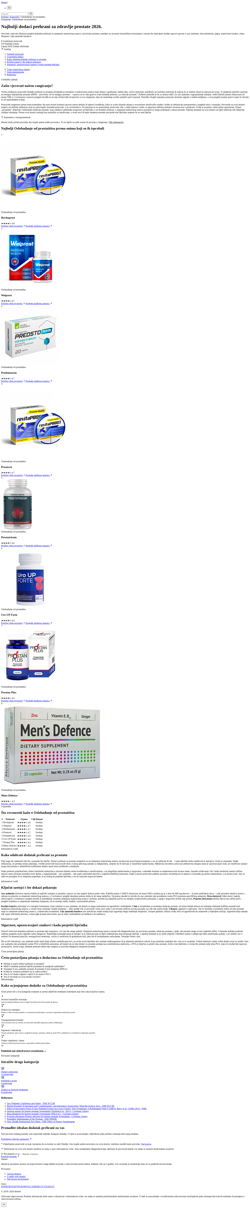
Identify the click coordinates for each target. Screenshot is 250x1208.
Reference (11, 74)
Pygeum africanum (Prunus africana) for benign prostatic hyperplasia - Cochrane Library (47, 1116)
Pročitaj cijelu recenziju (12, 226)
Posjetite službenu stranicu (38, 226)
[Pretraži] (9, 8)
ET (53, 1186)
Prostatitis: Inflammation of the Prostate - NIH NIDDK (32, 1119)
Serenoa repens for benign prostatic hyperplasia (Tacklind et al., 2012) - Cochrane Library (48, 1111)
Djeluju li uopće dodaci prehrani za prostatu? (24, 964)
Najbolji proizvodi (15, 54)
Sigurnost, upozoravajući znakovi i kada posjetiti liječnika (33, 64)
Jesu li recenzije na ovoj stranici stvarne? (22, 977)
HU (26, 1186)
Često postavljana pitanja (18, 69)
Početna (4, 17)
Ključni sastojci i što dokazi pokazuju (24, 62)
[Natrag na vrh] (3, 1205)
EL (29, 1186)
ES (14, 1186)
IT (11, 1186)
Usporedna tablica (15, 57)
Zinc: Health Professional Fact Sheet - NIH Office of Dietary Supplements (41, 1121)
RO (22, 1186)
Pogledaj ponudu (9, 1156)
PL (19, 1186)
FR (9, 1186)
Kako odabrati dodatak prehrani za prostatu (26, 59)
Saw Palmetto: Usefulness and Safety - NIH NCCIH (31, 1103)
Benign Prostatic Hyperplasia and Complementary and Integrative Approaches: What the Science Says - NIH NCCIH (60, 1106)
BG (50, 1186)
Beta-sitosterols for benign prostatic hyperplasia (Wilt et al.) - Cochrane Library (43, 1114)
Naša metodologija (15, 72)
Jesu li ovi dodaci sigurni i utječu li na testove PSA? (27, 974)
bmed (4, 2)
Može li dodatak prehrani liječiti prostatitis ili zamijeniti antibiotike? (34, 966)
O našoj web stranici (16, 1176)
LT (41, 1186)
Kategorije (14, 17)
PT (16, 1186)
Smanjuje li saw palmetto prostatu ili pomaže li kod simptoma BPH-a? (35, 969)
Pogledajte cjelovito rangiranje (15, 1139)
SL (47, 1186)
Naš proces (146, 1144)
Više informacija (116, 122)
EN (2, 1186)
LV (44, 1186)
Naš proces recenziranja (18, 1179)
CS (32, 1186)
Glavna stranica (14, 1174)
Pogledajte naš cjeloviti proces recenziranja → (23, 1051)
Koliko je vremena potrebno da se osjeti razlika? (25, 971)
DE (6, 1186)
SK (38, 1186)
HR (35, 1186)
